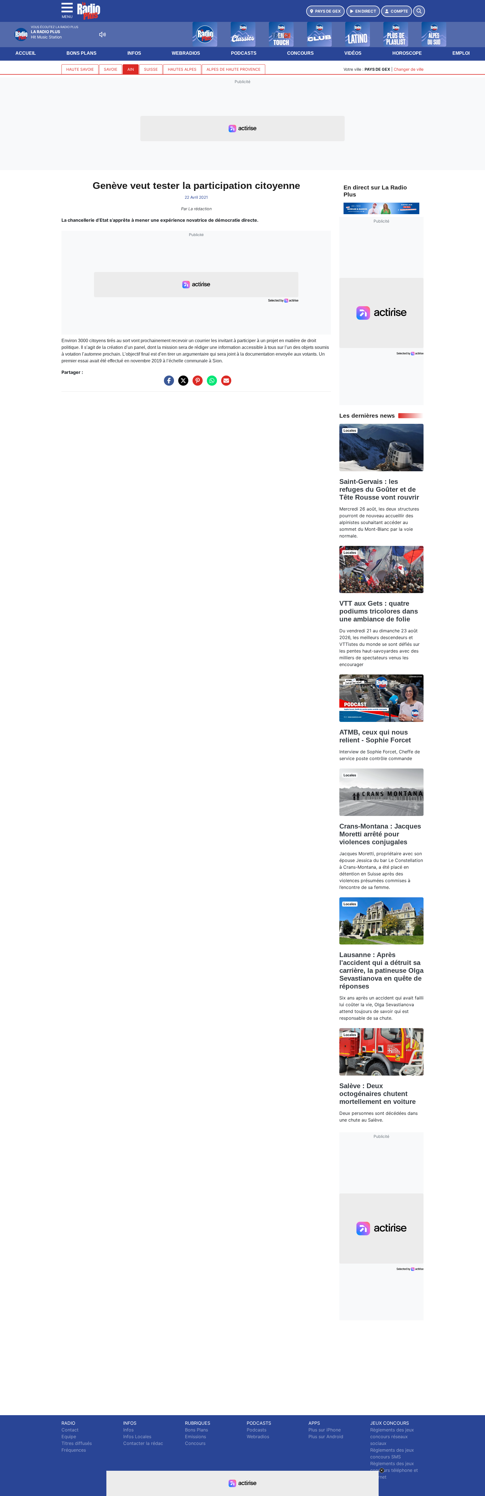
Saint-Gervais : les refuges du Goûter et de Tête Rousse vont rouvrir (379, 489)
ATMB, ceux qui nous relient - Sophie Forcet (375, 736)
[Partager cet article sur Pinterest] (196, 383)
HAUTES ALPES (182, 69)
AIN (130, 69)
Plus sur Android (325, 1436)
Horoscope (407, 53)
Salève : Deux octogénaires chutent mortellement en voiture (377, 1093)
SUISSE (151, 69)
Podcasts (244, 53)
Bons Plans (82, 53)
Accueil (25, 53)
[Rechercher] (419, 11)
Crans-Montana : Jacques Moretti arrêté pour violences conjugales (380, 834)
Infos (134, 53)
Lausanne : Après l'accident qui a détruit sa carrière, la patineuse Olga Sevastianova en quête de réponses (381, 970)
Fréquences (73, 1450)
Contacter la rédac (143, 1443)
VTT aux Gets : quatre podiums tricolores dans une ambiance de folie (378, 611)
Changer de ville (409, 69)
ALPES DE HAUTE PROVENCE (233, 69)
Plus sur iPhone (324, 1430)
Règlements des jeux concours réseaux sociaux (392, 1436)
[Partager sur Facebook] (167, 383)
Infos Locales (137, 1436)
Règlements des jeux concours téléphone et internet (394, 1470)
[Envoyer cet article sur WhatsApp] (210, 383)
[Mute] (102, 34)
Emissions (195, 1436)
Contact (70, 1430)
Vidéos (353, 53)
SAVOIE (110, 69)
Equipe (68, 1436)
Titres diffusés (76, 1443)
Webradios (186, 53)
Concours (300, 53)
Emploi (461, 53)
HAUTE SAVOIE (80, 69)
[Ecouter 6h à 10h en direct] (381, 208)
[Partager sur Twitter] (181, 383)
